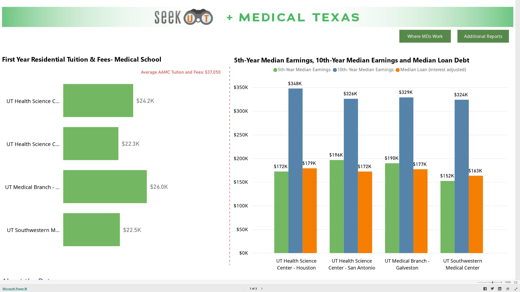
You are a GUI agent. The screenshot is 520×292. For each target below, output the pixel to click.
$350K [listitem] (241, 87)
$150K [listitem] (241, 182)
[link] (425, 34)
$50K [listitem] (242, 229)
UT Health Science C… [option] (33, 101)
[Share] (507, 289)
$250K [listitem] (241, 134)
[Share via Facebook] (485, 289)
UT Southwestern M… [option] (33, 230)
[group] (116, 159)
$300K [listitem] (241, 110)
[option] (98, 100)
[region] (370, 69)
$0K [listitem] (243, 253)
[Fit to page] (514, 282)
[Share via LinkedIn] (499, 289)
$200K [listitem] (241, 158)
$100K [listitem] (241, 205)
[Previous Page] (245, 289)
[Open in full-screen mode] (516, 289)
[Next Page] (261, 289)
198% (508, 282)
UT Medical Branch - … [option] (32, 187)
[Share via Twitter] (492, 289)
